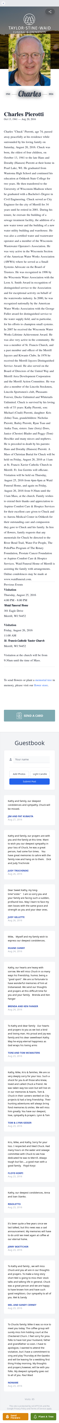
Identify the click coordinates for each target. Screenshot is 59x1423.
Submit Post (29, 781)
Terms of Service (38, 1408)
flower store (41, 685)
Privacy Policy (20, 1408)
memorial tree (43, 680)
